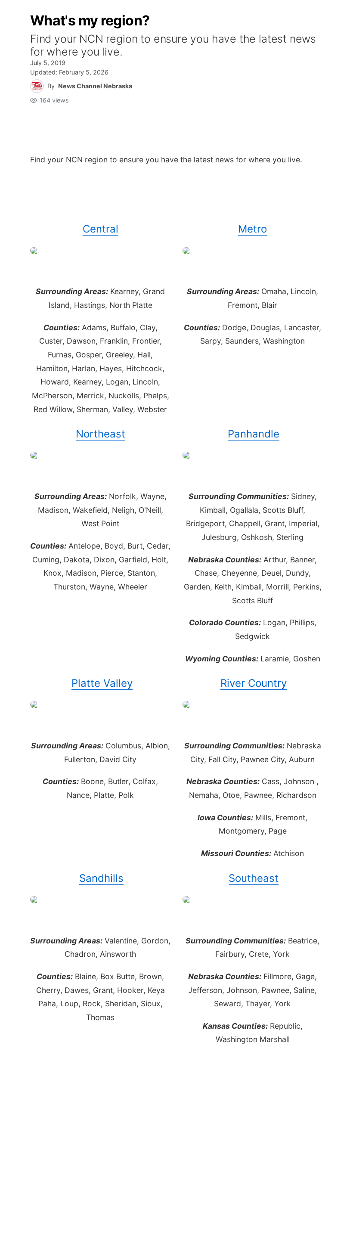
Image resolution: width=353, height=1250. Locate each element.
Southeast (254, 878)
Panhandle (253, 434)
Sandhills (101, 878)
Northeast (100, 434)
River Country (253, 683)
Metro (252, 229)
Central (100, 229)
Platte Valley (102, 683)
